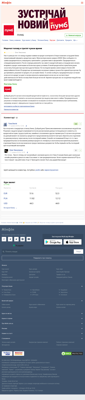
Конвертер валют (7, 277)
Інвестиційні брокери (63, 272)
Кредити (68, 40)
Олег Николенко (20, 52)
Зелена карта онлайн (8, 342)
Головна (5, 40)
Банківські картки (34, 272)
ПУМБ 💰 (22, 222)
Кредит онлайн (34, 277)
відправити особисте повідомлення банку (19, 106)
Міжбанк (4, 274)
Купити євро (33, 307)
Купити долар (6, 307)
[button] (80, 9)
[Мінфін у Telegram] (10, 239)
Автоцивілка (6, 345)
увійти (38, 170)
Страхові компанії (62, 345)
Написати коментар (11, 109)
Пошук (78, 251)
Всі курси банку (9, 208)
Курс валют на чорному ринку (65, 304)
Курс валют (5, 269)
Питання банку (43, 40)
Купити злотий (60, 307)
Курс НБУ (5, 272)
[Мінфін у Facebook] (4, 239)
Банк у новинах (15, 40)
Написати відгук (74, 35)
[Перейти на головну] (6, 2)
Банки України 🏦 (12, 222)
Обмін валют (6, 304)
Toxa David (12, 124)
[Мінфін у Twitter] (16, 239)
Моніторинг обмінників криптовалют (13, 280)
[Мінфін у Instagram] (22, 239)
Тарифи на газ (60, 274)
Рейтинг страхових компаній (65, 342)
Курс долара (33, 269)
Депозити (60, 40)
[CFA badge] (30, 354)
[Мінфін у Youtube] (29, 239)
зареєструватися (51, 170)
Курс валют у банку (29, 40)
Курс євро (59, 269)
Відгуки (52, 40)
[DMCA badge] (72, 353)
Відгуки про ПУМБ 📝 (32, 222)
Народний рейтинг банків (64, 277)
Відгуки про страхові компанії (38, 342)
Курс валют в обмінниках (37, 304)
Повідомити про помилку (42, 258)
